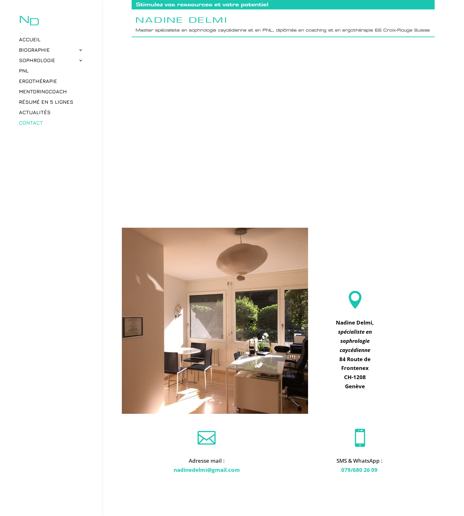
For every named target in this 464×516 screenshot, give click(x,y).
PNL (24, 70)
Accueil (30, 39)
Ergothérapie (38, 81)
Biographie (34, 50)
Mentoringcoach (43, 91)
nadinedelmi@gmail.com (207, 469)
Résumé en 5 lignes (46, 102)
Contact (31, 123)
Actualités (35, 112)
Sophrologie (37, 60)
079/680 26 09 (359, 469)
